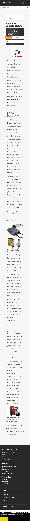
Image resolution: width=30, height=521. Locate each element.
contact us (11, 435)
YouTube (5, 483)
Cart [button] (23, 3)
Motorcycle (15, 38)
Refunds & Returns (7, 454)
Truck (21, 38)
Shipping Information (8, 452)
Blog (3, 458)
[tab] (15, 496)
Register (6, 494)
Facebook (5, 481)
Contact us (7, 496)
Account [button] (18, 3)
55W (8, 182)
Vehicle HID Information (9, 460)
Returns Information (9, 499)
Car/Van (9, 38)
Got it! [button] (3, 519)
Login (5, 493)
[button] (5, 490)
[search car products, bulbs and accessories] (27, 7)
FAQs (3, 456)
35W (16, 179)
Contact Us (5, 479)
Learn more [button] (19, 514)
